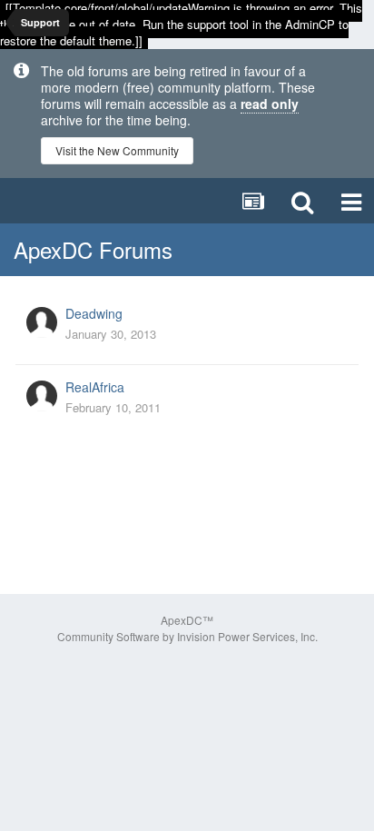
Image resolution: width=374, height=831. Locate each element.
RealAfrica (94, 387)
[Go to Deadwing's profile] (41, 322)
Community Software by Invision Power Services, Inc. (187, 636)
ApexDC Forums (93, 249)
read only (270, 103)
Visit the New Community (117, 150)
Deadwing (94, 313)
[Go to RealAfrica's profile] (41, 396)
